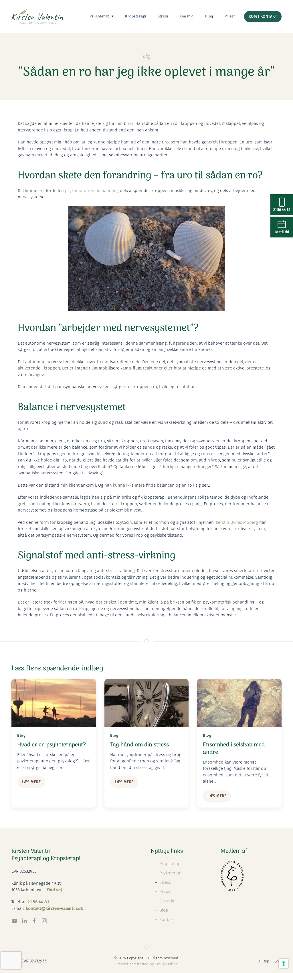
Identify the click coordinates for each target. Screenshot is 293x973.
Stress (163, 16)
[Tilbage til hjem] (37, 16)
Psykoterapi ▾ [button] (102, 16)
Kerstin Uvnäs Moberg (237, 522)
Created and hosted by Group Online (146, 964)
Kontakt (166, 919)
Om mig (187, 16)
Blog (209, 16)
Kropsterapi (135, 16)
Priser (230, 16)
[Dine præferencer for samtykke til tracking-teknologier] (283, 963)
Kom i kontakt (263, 16)
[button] (278, 961)
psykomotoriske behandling (92, 190)
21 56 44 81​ (38, 901)
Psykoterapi (170, 873)
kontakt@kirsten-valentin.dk (54, 908)
